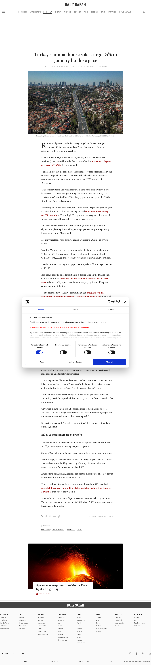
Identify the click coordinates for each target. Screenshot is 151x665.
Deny (42, 362)
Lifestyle (81, 614)
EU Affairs (3, 626)
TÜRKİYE (23, 614)
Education (22, 620)
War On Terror (5, 623)
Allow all (109, 362)
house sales (45, 529)
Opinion (138, 614)
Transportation (109, 12)
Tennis (117, 626)
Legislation (3, 620)
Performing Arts (101, 629)
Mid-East (41, 617)
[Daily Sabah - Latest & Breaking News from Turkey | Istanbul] (75, 4)
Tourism (78, 12)
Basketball (118, 620)
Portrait (98, 626)
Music (98, 620)
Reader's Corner (139, 623)
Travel (79, 623)
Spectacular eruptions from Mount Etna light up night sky (61, 587)
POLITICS (4, 614)
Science (79, 631)
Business (22, 12)
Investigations (23, 623)
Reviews (98, 631)
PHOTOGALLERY (45, 594)
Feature (79, 640)
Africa (40, 629)
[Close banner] (125, 302)
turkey (79, 529)
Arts (98, 614)
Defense (94, 12)
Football (118, 617)
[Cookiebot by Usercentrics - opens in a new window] (109, 302)
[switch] (63, 352)
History (79, 637)
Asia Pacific (42, 626)
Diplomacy (3, 617)
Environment (81, 620)
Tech (86, 12)
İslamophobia (43, 634)
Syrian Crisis (42, 631)
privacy (27, 661)
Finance (67, 12)
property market (58, 529)
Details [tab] (75, 310)
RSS (110, 661)
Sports (118, 614)
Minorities (22, 626)
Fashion (79, 629)
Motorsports (119, 623)
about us (55, 661)
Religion (79, 634)
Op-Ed (136, 620)
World (41, 614)
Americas (41, 623)
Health (79, 617)
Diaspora (22, 629)
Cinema (98, 617)
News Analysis (126, 12)
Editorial (137, 626)
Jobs (1, 661)
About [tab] (110, 310)
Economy (47, 12)
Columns (137, 617)
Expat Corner (81, 643)
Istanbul (22, 617)
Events (98, 623)
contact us (84, 661)
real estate (71, 529)
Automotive (35, 12)
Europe (40, 620)
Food (78, 626)
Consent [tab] (40, 310)
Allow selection (75, 362)
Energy (58, 12)
